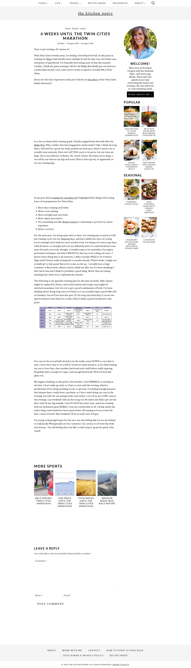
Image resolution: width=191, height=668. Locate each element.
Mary (62, 43)
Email (67, 595)
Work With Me (72, 650)
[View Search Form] (153, 3)
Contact (94, 650)
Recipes (75, 28)
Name (39, 595)
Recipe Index (97, 3)
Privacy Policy (121, 664)
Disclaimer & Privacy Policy (83, 655)
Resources (120, 3)
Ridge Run (39, 145)
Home (67, 28)
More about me (139, 94)
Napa (49, 59)
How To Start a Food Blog (125, 650)
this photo (93, 79)
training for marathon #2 (64, 198)
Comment (41, 561)
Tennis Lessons (69, 222)
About (51, 650)
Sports (83, 28)
